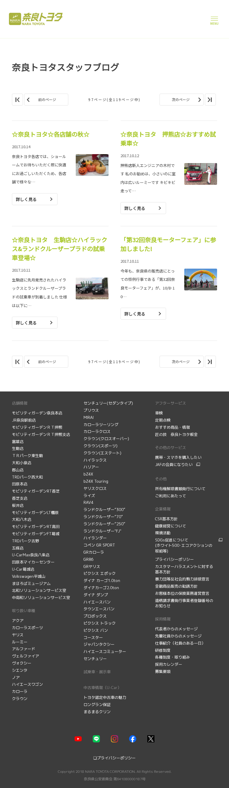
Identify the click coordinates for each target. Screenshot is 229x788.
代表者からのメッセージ (177, 628)
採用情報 (163, 619)
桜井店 (18, 505)
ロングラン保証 (97, 704)
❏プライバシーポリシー (114, 758)
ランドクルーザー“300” (104, 509)
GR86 (88, 559)
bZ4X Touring (95, 481)
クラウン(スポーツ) (100, 445)
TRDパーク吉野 (25, 541)
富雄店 (18, 441)
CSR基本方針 (166, 518)
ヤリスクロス (95, 488)
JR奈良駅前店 (24, 420)
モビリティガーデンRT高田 (36, 526)
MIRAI (88, 417)
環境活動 (163, 532)
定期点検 (163, 420)
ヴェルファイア (25, 656)
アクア (18, 620)
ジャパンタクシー (98, 644)
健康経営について (170, 526)
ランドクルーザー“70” (103, 516)
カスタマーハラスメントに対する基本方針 (184, 569)
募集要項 (163, 671)
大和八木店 (21, 519)
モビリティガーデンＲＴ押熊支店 (41, 434)
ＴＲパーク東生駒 (27, 455)
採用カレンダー (169, 664)
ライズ (89, 495)
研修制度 (163, 650)
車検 (159, 413)
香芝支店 (19, 498)
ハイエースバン (97, 602)
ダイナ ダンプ (95, 594)
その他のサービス (170, 447)
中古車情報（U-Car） (102, 687)
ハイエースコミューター (104, 651)
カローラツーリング (100, 424)
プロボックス (95, 616)
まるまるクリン (97, 711)
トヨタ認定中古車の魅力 (104, 697)
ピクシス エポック (99, 573)
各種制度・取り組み (173, 657)
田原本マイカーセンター (33, 562)
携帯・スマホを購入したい (178, 457)
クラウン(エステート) (102, 453)
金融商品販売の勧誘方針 (177, 586)
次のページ (181, 99)
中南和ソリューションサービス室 (41, 597)
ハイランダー (95, 538)
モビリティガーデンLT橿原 (35, 512)
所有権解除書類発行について (180, 488)
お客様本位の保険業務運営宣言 (182, 593)
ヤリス (18, 634)
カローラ (19, 691)
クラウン (19, 698)
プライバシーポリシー (174, 559)
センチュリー (95, 658)
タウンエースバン (98, 608)
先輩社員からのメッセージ (179, 636)
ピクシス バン (95, 630)
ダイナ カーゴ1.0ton (101, 580)
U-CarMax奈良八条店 (30, 555)
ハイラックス (95, 460)
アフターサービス (170, 403)
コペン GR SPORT (99, 545)
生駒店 (18, 448)
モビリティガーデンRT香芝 (36, 491)
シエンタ (19, 670)
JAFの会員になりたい (174, 464)
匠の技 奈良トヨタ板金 (176, 434)
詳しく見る (26, 199)
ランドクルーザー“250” (104, 524)
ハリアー (91, 467)
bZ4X (88, 474)
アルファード (23, 648)
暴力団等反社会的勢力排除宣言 (183, 579)
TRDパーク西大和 (27, 477)
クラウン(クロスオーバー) (106, 438)
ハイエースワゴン (27, 684)
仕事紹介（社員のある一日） (181, 643)
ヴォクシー (21, 663)
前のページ (47, 99)
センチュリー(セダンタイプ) (108, 403)
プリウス (91, 410)
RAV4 (88, 502)
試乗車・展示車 (97, 671)
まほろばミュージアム (31, 583)
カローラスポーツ (27, 627)
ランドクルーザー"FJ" (102, 531)
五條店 (18, 548)
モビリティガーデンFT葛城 (35, 533)
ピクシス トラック (99, 623)
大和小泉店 (21, 462)
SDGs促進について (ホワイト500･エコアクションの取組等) (183, 545)
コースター (93, 637)
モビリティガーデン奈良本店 (37, 413)
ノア (16, 677)
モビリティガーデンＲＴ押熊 (38, 427)
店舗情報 (19, 403)
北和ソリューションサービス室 (39, 590)
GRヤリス (91, 566)
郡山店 (18, 470)
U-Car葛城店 (23, 569)
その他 (161, 479)
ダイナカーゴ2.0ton (101, 587)
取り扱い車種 (23, 610)
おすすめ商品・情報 (173, 427)
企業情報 (163, 509)
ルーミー (19, 642)
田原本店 (19, 484)
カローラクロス (97, 431)
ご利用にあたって (170, 496)
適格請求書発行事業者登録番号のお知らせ (184, 603)
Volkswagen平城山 (28, 576)
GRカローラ (93, 552)
